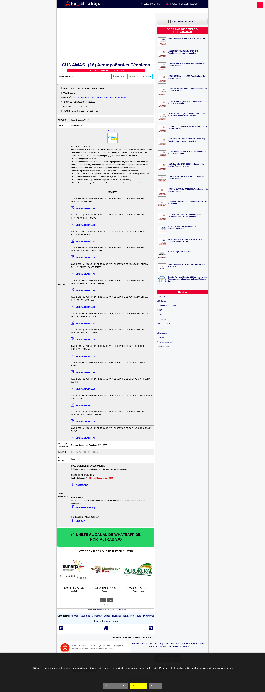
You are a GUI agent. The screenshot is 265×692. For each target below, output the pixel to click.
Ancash (77, 97)
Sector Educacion (165, 342)
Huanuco (101, 97)
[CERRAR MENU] (260, 5)
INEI (160, 310)
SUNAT (162, 338)
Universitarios (110, 621)
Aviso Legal (147, 643)
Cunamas (97, 615)
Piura (117, 97)
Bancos (162, 296)
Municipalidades (165, 324)
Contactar (183, 646)
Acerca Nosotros (183, 643)
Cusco (93, 97)
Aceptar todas (138, 686)
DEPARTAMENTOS (151, 4)
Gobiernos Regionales (167, 306)
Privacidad (136, 643)
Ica (107, 97)
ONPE (161, 328)
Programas (148, 615)
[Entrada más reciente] (61, 629)
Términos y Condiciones (163, 643)
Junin (111, 97)
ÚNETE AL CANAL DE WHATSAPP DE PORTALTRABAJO (108, 537)
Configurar (155, 686)
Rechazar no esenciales (116, 686)
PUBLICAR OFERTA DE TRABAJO (183, 4)
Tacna (123, 97)
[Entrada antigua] (151, 629)
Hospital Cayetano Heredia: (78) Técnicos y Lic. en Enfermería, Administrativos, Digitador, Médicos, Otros (187, 279)
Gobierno (162, 301)
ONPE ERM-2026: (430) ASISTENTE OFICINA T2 (186, 38)
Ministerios (163, 319)
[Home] (105, 629)
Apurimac (85, 97)
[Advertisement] (105, 37)
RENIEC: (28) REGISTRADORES (180, 252)
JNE (160, 315)
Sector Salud (164, 347)
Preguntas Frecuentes (168, 646)
